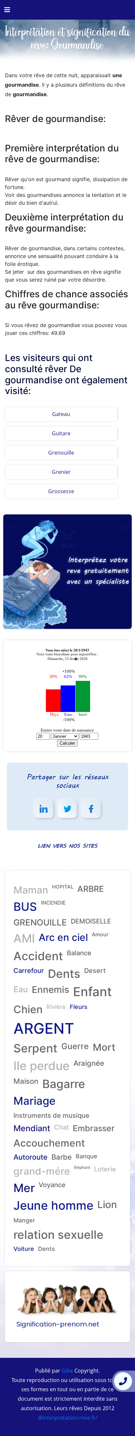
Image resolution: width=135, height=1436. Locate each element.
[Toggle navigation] (7, 10)
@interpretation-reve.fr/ (67, 1417)
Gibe (66, 1370)
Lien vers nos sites (67, 845)
